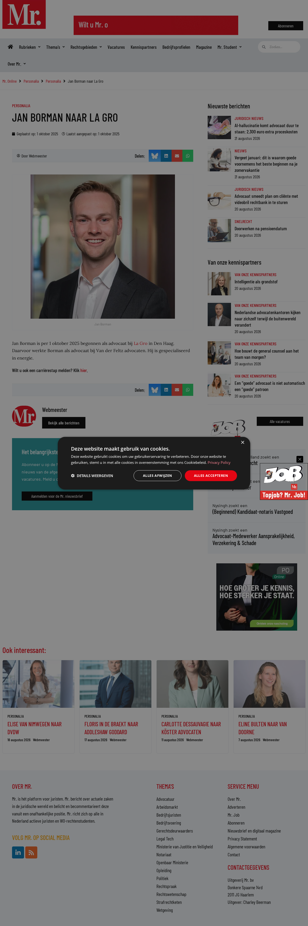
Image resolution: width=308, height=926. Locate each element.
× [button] (242, 442)
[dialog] (154, 463)
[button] (92, 475)
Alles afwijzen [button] (157, 475)
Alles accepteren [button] (211, 475)
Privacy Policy (219, 462)
